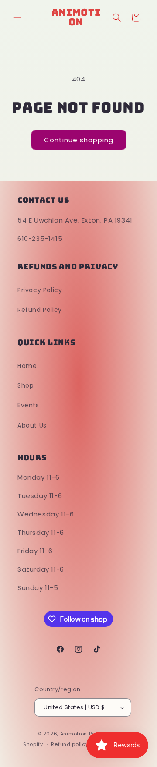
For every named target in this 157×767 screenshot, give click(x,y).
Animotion (73, 733)
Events (28, 405)
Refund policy (69, 744)
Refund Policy (39, 309)
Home (27, 365)
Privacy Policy (39, 290)
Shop (25, 385)
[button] (17, 17)
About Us (32, 425)
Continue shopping (78, 140)
